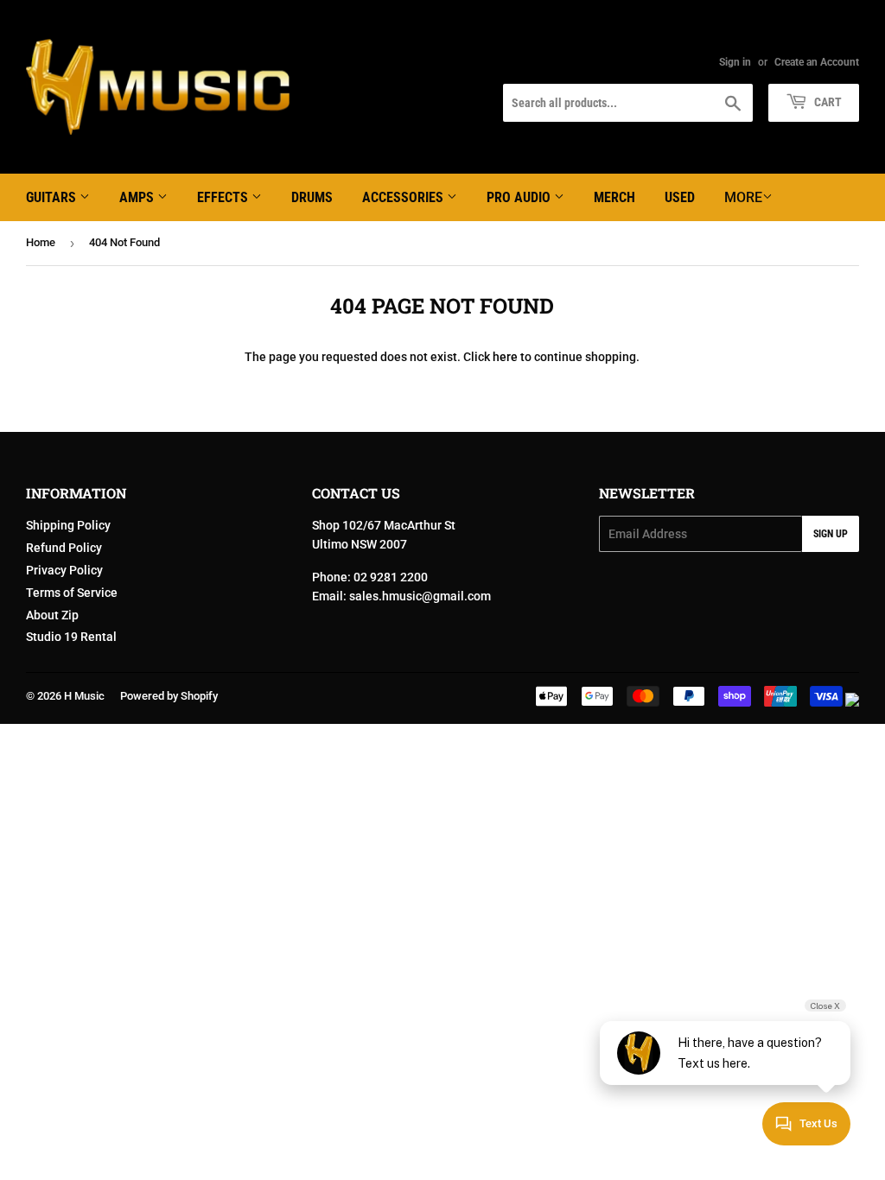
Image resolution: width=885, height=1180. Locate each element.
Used (680, 197)
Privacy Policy (64, 570)
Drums (312, 197)
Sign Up (830, 534)
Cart (827, 102)
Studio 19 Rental (71, 637)
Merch (614, 197)
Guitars (53, 197)
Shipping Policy (68, 525)
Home (40, 242)
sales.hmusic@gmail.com (420, 596)
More (743, 197)
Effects (224, 197)
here (505, 357)
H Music (84, 695)
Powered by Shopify (169, 695)
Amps (138, 197)
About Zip (52, 615)
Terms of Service (72, 593)
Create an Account (816, 62)
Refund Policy (64, 548)
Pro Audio (520, 197)
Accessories (404, 197)
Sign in (735, 62)
